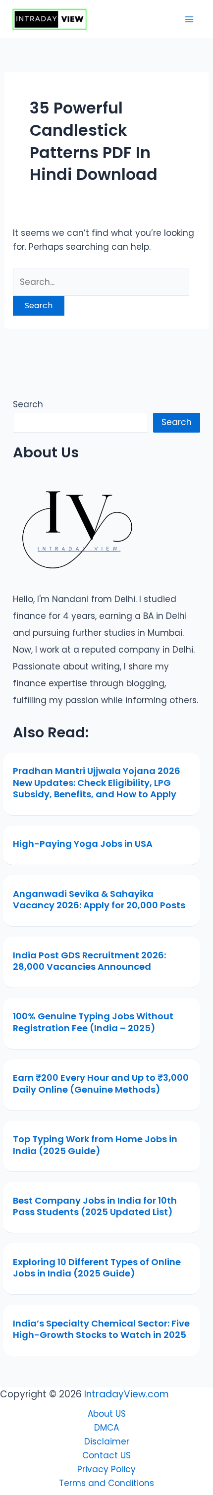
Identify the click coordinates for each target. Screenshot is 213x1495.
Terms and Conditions (106, 1483)
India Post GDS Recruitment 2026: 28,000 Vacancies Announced (89, 961)
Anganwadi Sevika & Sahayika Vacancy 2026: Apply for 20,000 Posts (99, 899)
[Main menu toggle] (189, 19)
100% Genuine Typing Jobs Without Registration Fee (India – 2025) (93, 1022)
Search (28, 404)
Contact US (106, 1455)
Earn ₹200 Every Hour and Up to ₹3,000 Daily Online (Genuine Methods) (101, 1083)
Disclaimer (106, 1441)
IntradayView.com (126, 1394)
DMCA (106, 1428)
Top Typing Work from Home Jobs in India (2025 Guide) (95, 1145)
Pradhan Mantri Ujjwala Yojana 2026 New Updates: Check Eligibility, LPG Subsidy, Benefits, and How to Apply (96, 782)
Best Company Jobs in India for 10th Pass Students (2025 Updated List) (95, 1206)
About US (107, 1414)
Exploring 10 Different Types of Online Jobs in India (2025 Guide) (97, 1267)
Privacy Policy (106, 1469)
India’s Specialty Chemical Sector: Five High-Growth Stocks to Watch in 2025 (101, 1329)
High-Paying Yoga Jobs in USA (83, 843)
